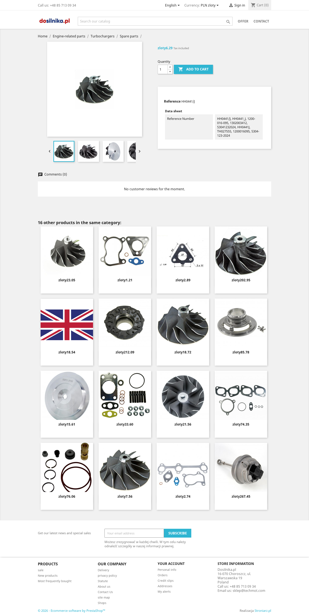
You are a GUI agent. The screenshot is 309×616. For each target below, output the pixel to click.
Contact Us (105, 592)
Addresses (165, 586)
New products (48, 576)
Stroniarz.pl (263, 610)
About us (104, 586)
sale (41, 570)
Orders (163, 575)
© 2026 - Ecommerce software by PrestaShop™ (71, 610)
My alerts (164, 592)
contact (261, 21)
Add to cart (193, 69)
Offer (243, 21)
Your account (171, 563)
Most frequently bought (54, 581)
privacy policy (107, 576)
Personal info (167, 570)
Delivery (103, 570)
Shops (102, 603)
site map (104, 597)
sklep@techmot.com (249, 590)
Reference (172, 101)
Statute (103, 581)
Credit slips (166, 581)
